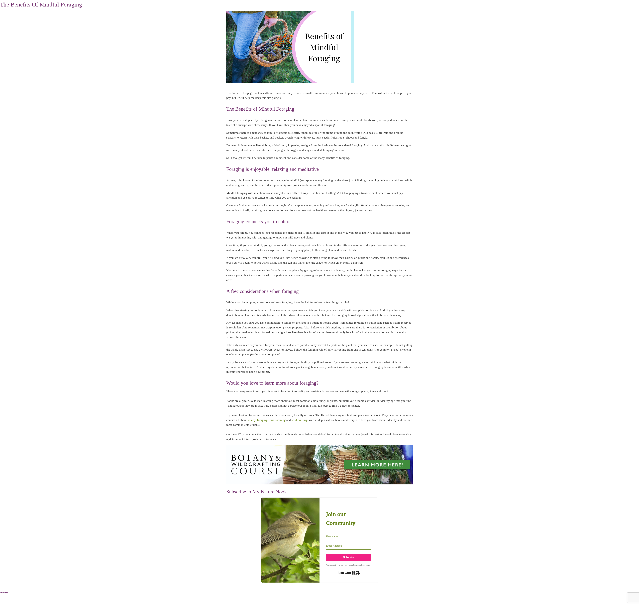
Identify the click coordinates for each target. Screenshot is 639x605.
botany (251, 420)
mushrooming (277, 420)
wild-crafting (299, 420)
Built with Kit (349, 573)
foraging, (262, 420)
